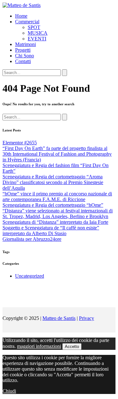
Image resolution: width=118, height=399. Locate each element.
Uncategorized (29, 276)
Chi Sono (24, 55)
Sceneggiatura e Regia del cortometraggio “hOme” (53, 205)
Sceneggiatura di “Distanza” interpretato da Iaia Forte (55, 222)
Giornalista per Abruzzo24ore (32, 239)
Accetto (72, 346)
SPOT (34, 27)
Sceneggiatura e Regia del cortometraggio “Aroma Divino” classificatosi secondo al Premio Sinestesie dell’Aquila (53, 182)
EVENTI (37, 38)
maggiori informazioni (39, 346)
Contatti (23, 61)
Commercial (27, 21)
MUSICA (38, 33)
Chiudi (9, 391)
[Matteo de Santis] (22, 5)
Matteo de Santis (59, 318)
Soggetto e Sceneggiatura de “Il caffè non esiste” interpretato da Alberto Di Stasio (51, 230)
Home (21, 16)
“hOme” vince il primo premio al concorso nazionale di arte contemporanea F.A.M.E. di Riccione (57, 196)
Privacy (86, 318)
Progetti (23, 50)
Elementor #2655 (20, 142)
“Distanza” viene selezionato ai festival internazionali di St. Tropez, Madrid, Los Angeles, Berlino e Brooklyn (58, 213)
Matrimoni (25, 44)
